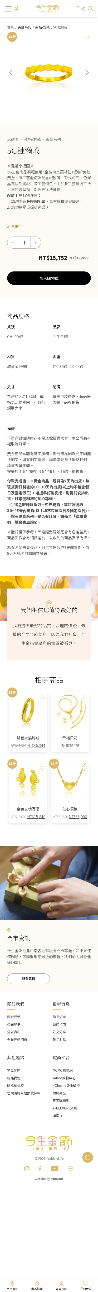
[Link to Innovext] (57, 1178)
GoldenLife (55, 1158)
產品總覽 (37, 1289)
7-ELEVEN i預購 (65, 1108)
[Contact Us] (87, 1157)
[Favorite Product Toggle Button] (86, 38)
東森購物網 (61, 1100)
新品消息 (59, 1039)
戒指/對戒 (42, 27)
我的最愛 (86, 1289)
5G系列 (13, 139)
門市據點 (12, 1289)
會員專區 (61, 1289)
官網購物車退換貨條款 (23, 1093)
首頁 (10, 27)
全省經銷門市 (17, 1039)
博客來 (58, 1115)
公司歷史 (13, 1024)
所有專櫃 (28, 978)
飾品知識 (59, 1016)
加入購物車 (49, 278)
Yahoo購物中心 (64, 1078)
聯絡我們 (13, 1078)
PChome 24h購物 (66, 1085)
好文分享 (59, 1031)
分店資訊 (13, 1031)
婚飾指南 (59, 1024)
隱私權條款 (15, 1085)
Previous (14, 76)
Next (84, 76)
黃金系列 (24, 27)
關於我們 (13, 1016)
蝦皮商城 (59, 1093)
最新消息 (61, 1004)
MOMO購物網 (63, 1070)
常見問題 (13, 1070)
